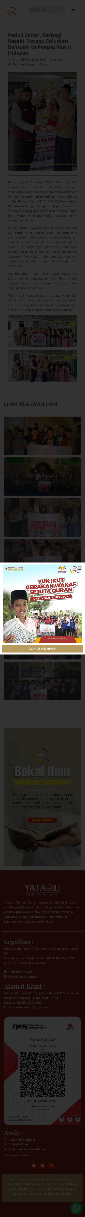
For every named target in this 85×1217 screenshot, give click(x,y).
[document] (42, 608)
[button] (79, 567)
